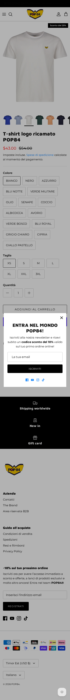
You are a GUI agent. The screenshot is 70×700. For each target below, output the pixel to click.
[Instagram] (37, 380)
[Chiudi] (61, 318)
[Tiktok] (43, 380)
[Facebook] (27, 380)
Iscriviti (35, 368)
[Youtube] (32, 380)
